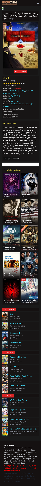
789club (8, 478)
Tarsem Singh (16, 101)
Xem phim (21, 71)
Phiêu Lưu (6, 93)
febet (23, 478)
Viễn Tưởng (30, 91)
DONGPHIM (9, 445)
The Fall (16, 158)
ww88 (14, 473)
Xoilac (17, 481)
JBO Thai (16, 478)
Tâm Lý (22, 91)
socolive (7, 473)
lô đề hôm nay (30, 476)
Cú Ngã (6, 78)
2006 (9, 99)
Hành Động (14, 91)
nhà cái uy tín (17, 476)
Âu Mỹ (13, 96)
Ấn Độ (19, 96)
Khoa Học (15, 93)
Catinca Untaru (24, 104)
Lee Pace (14, 104)
